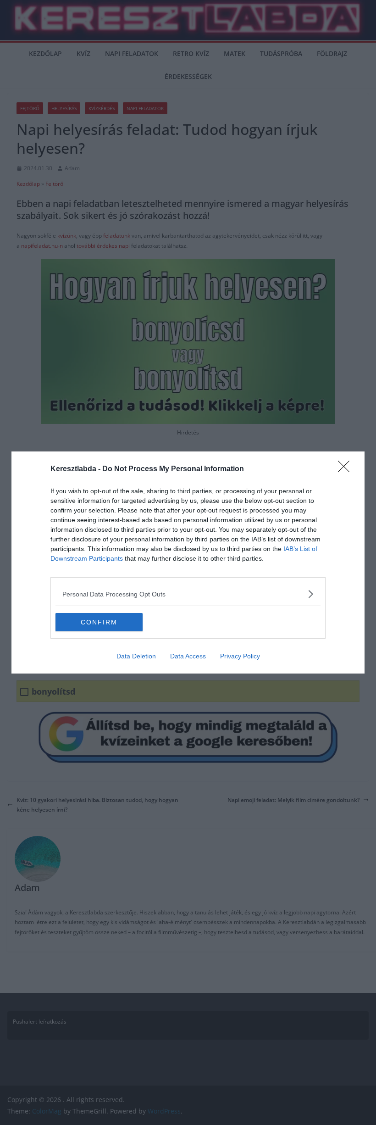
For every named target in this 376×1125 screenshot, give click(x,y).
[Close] (346, 469)
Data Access (188, 656)
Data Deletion (136, 656)
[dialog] (188, 562)
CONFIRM (99, 622)
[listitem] (188, 594)
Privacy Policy (240, 656)
